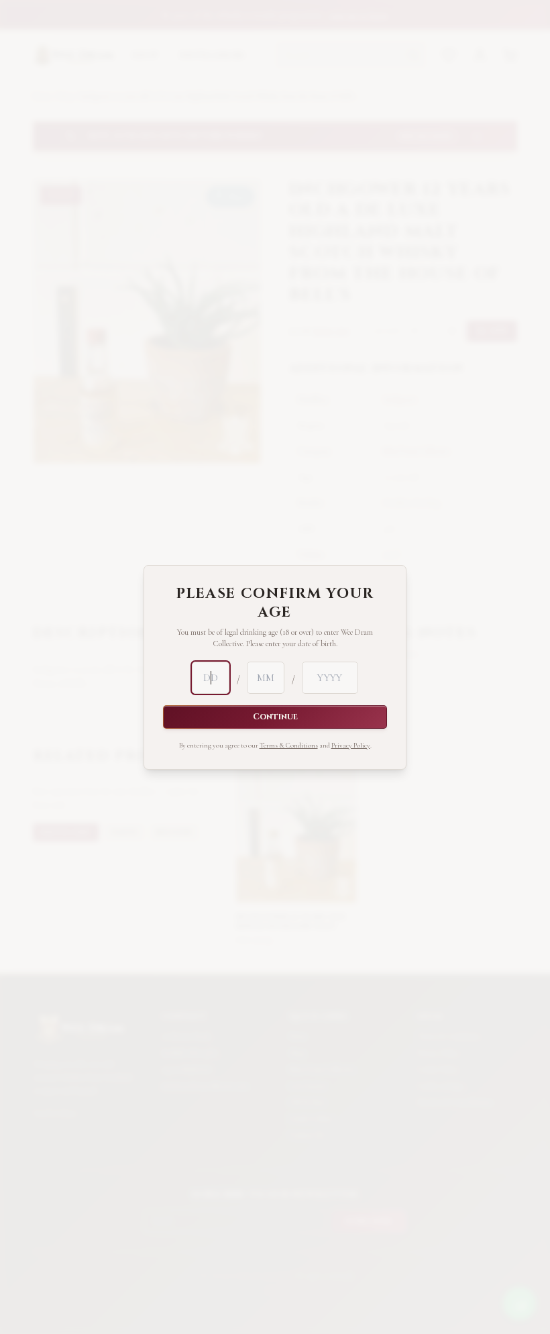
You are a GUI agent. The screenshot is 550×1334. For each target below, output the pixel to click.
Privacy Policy (350, 745)
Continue (275, 717)
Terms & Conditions (289, 745)
